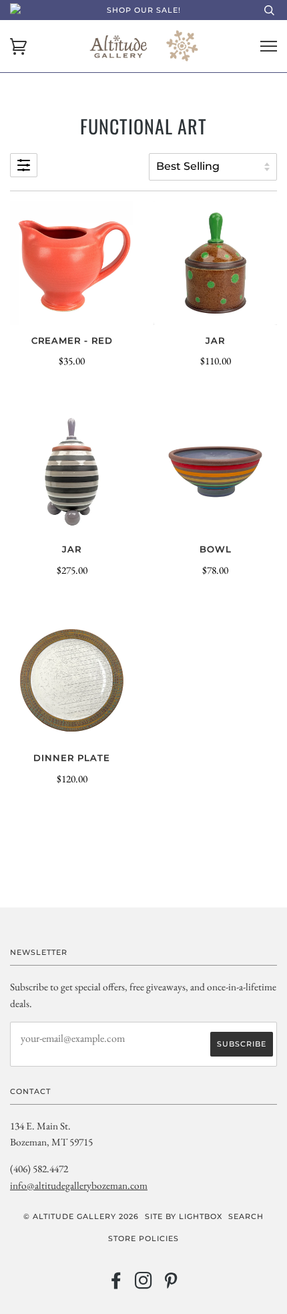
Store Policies (143, 1238)
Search (246, 1216)
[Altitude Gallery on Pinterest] (171, 1284)
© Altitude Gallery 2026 (81, 1216)
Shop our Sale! (144, 10)
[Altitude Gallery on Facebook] (116, 1284)
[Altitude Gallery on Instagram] (144, 1284)
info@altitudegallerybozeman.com (79, 1185)
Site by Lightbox (183, 1216)
